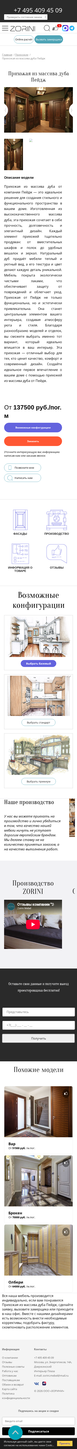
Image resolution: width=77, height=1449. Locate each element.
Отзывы (7, 1362)
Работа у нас (10, 1371)
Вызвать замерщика (49, 39)
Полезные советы (13, 1366)
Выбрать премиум (39, 781)
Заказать (33, 441)
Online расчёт (23, 39)
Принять (64, 1443)
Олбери (15, 1282)
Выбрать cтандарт (38, 722)
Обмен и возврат (13, 1384)
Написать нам (24, 478)
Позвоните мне (24, 467)
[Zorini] (22, 29)
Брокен (15, 1212)
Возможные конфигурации (33, 427)
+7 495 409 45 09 (38, 10)
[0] (55, 30)
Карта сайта (9, 1389)
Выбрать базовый (38, 663)
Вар (11, 1143)
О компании (10, 1357)
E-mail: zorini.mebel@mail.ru (51, 1375)
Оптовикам (9, 1375)
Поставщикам (11, 1380)
